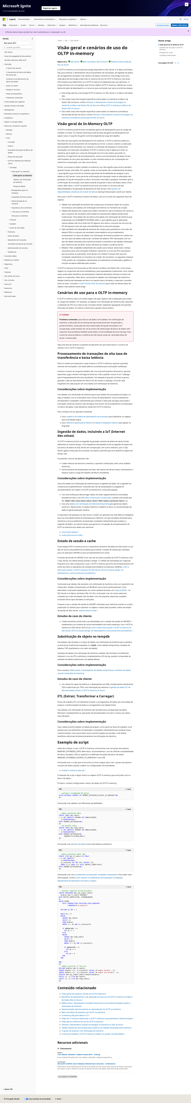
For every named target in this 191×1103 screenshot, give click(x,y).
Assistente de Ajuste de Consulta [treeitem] (20, 244)
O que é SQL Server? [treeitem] (13, 68)
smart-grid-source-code (72, 535)
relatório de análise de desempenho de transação (87, 416)
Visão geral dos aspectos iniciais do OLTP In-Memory (84, 994)
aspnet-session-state (87, 610)
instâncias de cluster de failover (84, 192)
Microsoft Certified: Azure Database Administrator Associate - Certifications (86, 1064)
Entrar (186, 19)
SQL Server (74, 40)
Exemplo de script (166, 52)
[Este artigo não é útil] (178, 63)
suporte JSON (120, 590)
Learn (60, 40)
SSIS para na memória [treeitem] (19, 216)
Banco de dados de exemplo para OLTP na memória (83, 1012)
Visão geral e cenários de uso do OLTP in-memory (82, 1021)
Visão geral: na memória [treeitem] (22, 175)
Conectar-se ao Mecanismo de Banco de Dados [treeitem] (17, 80)
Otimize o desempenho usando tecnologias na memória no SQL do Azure (92, 1024)
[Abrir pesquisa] (180, 19)
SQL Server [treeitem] (8, 52)
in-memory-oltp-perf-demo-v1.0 (75, 1015)
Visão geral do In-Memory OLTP (171, 45)
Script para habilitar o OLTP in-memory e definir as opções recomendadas (93, 1034)
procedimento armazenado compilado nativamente (95, 874)
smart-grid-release (69, 532)
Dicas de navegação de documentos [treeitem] (17, 56)
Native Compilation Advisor (107, 423)
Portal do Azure (163, 25)
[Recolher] (32, 38)
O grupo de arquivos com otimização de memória (82, 1031)
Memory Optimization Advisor (79, 423)
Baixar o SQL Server (179, 25)
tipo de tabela (80, 844)
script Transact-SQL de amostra (92, 283)
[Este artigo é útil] (175, 63)
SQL (66, 40)
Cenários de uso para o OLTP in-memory (171, 48)
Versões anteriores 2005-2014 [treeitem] (15, 60)
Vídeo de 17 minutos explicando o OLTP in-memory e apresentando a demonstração (97, 1018)
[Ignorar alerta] (186, 4)
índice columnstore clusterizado (97, 497)
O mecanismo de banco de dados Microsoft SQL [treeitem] (18, 73)
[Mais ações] (132, 40)
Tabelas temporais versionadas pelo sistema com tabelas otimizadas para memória (96, 1028)
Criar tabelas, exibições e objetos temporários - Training (78, 1055)
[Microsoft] (4, 19)
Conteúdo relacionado (167, 55)
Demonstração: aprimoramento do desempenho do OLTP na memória (91, 1009)
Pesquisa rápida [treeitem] (19, 186)
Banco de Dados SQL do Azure (95, 61)
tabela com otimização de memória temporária (89, 504)
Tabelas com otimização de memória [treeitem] (22, 180)
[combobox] (18, 43)
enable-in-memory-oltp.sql (73, 770)
